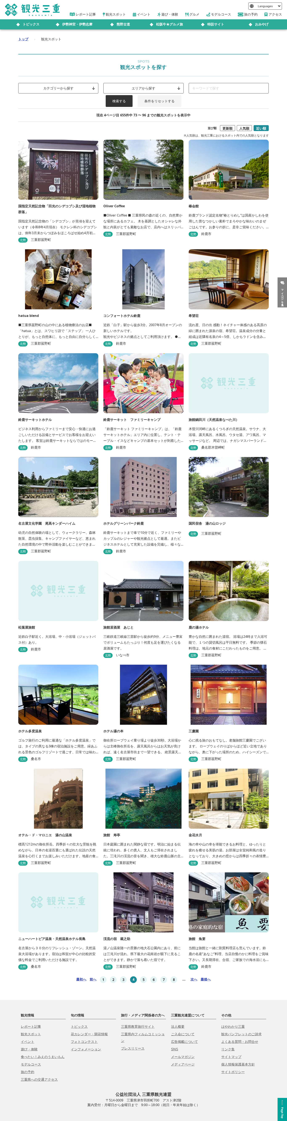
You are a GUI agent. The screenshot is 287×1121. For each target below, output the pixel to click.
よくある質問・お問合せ (239, 1042)
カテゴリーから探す (58, 88)
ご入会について (183, 1034)
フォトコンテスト (84, 1042)
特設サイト (215, 24)
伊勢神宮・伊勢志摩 (77, 24)
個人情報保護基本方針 (238, 1064)
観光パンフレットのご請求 (241, 1034)
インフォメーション (86, 1049)
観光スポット (31, 1034)
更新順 (227, 128)
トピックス (31, 24)
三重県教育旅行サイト (138, 1026)
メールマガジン (183, 1057)
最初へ (81, 979)
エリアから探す (143, 88)
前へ (93, 979)
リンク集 (228, 1049)
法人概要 (177, 1026)
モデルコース (31, 1064)
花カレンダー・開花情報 (89, 1034)
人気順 (244, 128)
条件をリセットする (159, 101)
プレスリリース (133, 1048)
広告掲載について (184, 1042)
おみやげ (262, 24)
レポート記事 (31, 1026)
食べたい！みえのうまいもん (43, 1057)
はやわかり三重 (233, 1026)
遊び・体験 (29, 1049)
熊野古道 (123, 24)
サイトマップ (231, 1057)
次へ (194, 979)
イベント (27, 1042)
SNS (174, 1049)
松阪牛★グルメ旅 (169, 24)
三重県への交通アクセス (39, 1079)
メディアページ (183, 1064)
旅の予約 (27, 1072)
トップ (23, 39)
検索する (119, 101)
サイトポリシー (233, 1072)
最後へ (206, 979)
